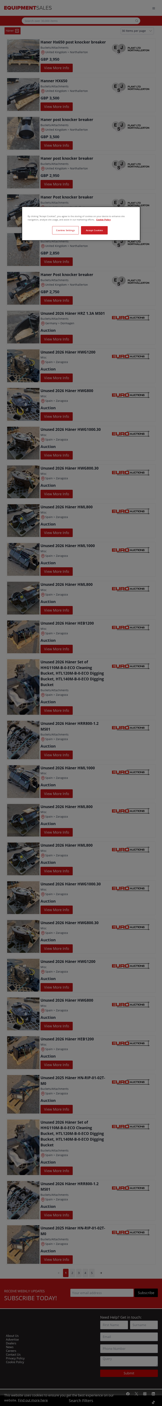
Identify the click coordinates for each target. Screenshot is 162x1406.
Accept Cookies (94, 230)
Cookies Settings (65, 230)
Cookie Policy (103, 219)
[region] (81, 223)
